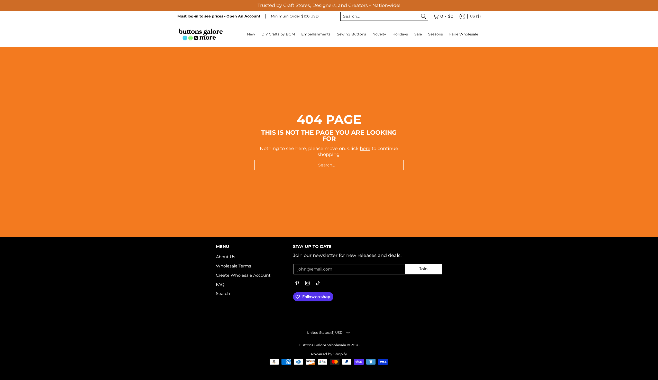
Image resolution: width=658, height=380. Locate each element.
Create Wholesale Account (243, 275)
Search (223, 293)
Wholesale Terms (233, 266)
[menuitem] (443, 16)
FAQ (220, 284)
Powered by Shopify (329, 354)
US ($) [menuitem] (475, 16)
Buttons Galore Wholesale (322, 345)
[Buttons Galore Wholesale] (200, 34)
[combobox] (380, 16)
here (365, 148)
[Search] (423, 16)
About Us (225, 256)
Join (423, 268)
